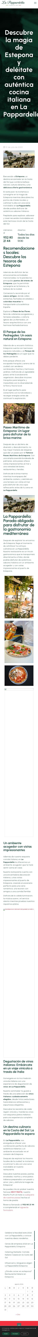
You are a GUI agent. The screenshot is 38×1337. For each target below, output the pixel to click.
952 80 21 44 (8, 239)
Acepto (6, 1333)
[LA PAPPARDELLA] (13, 2)
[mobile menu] (35, 3)
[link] (19, 413)
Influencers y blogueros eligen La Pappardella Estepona (18, 1264)
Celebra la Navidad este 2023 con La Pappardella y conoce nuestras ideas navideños (18, 1235)
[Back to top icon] (19, 1325)
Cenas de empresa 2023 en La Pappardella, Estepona (19, 1245)
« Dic (18, 1314)
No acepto (15, 1333)
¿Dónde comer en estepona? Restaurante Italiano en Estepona (18, 1274)
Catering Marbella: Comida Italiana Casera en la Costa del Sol (19, 1255)
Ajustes (25, 1333)
